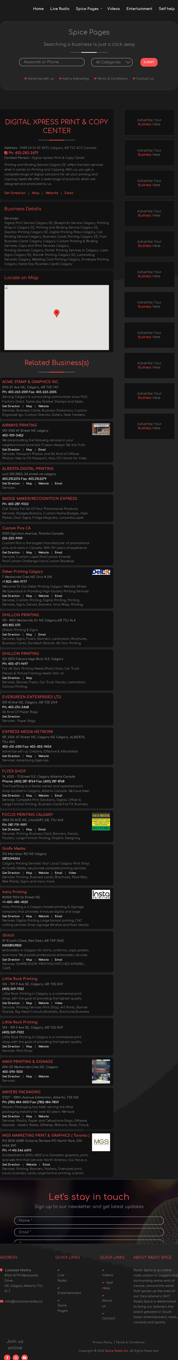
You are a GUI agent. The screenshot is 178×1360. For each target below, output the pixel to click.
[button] (56, 313)
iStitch (8, 935)
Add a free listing (75, 78)
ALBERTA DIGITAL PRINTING (28, 469)
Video (72, 872)
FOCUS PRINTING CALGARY (27, 815)
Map (35, 193)
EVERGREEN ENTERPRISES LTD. (32, 697)
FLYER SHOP (14, 771)
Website (52, 193)
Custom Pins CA (16, 528)
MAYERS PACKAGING (21, 1092)
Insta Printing (14, 892)
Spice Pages (87, 9)
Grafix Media (13, 849)
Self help (167, 9)
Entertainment (139, 9)
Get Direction (15, 193)
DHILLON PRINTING (20, 615)
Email (68, 193)
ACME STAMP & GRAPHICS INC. (30, 382)
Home (38, 9)
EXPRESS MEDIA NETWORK (27, 732)
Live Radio (59, 9)
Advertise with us (40, 78)
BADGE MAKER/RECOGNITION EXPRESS (39, 499)
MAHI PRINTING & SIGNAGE (27, 1062)
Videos (113, 9)
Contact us (144, 78)
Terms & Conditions (112, 78)
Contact (108, 1318)
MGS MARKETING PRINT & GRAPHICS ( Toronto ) (45, 1136)
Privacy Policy (102, 1342)
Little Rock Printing (19, 979)
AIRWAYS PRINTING (19, 425)
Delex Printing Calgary (22, 572)
